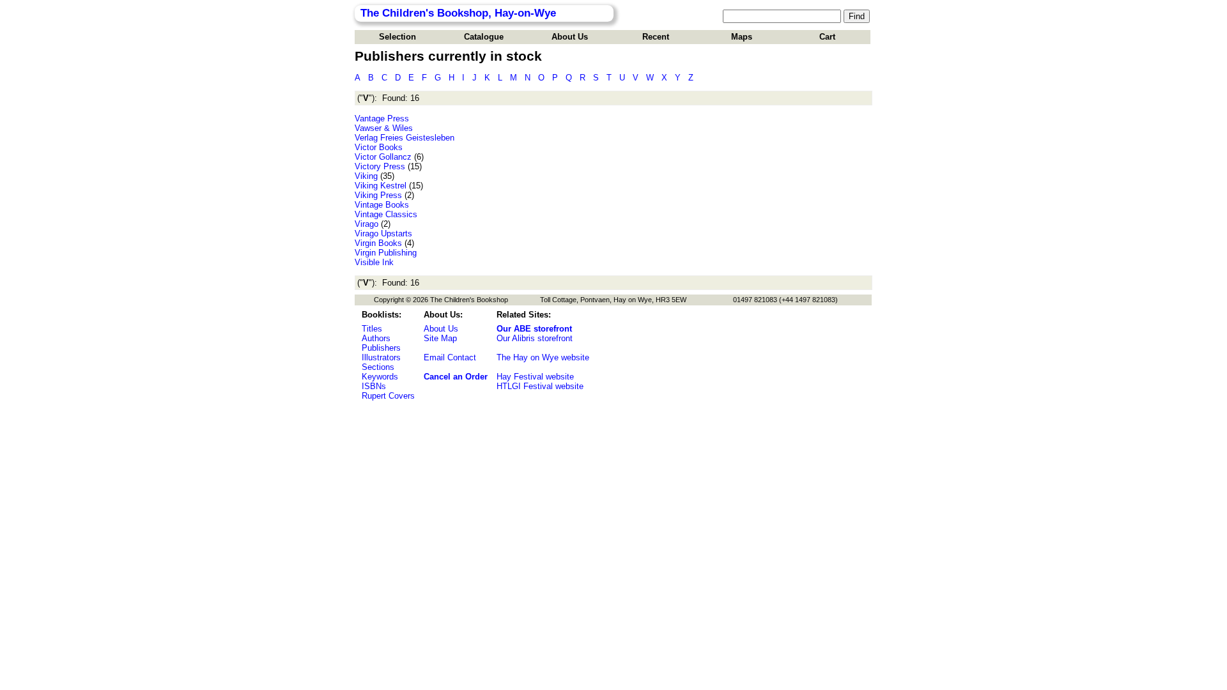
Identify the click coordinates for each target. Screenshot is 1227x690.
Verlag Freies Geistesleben (404, 137)
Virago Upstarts (383, 233)
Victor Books (379, 147)
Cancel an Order (456, 376)
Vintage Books (382, 205)
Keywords (380, 376)
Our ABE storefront (534, 329)
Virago (366, 224)
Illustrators (381, 357)
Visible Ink (374, 262)
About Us (570, 37)
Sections (378, 367)
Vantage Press (382, 118)
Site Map (440, 338)
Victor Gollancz (383, 157)
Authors (376, 338)
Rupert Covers (388, 396)
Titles (372, 329)
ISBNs (374, 386)
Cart (827, 37)
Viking (366, 176)
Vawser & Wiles (384, 128)
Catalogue (484, 37)
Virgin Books (378, 243)
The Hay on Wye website (543, 357)
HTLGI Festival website (540, 386)
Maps (741, 37)
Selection (397, 37)
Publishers (381, 348)
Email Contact (450, 357)
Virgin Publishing (386, 252)
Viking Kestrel (380, 185)
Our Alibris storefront (535, 338)
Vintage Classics (386, 214)
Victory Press (380, 166)
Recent (655, 37)
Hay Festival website (535, 376)
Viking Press (378, 195)
